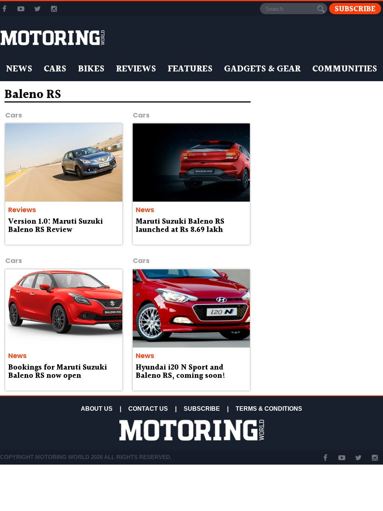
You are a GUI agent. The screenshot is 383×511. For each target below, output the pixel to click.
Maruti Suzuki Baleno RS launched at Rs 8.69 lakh (180, 226)
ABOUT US (97, 409)
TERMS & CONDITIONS (269, 409)
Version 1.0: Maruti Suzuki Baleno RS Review (55, 226)
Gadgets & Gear (262, 69)
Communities (344, 69)
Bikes (91, 69)
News (19, 69)
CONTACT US (148, 409)
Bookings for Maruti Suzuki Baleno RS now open (57, 372)
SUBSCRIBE (202, 409)
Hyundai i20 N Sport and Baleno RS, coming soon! (181, 372)
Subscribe (355, 8)
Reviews (136, 69)
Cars (55, 69)
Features (190, 69)
